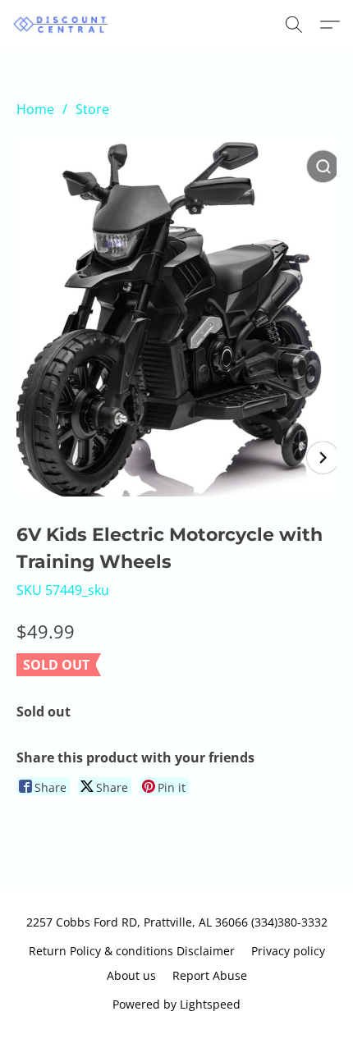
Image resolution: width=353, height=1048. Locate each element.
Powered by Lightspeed (176, 1004)
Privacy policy (288, 951)
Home (35, 109)
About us (131, 975)
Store (92, 109)
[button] (63, 24)
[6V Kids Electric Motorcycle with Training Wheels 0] (176, 316)
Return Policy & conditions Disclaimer (132, 951)
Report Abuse (209, 975)
